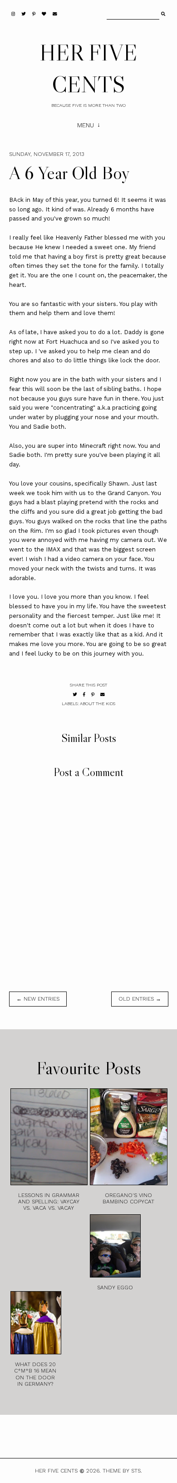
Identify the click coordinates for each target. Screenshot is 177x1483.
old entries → (139, 999)
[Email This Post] (102, 694)
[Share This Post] (84, 694)
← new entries (37, 999)
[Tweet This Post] (75, 694)
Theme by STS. (122, 1471)
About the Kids (97, 703)
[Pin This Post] (92, 694)
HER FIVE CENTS (56, 1471)
